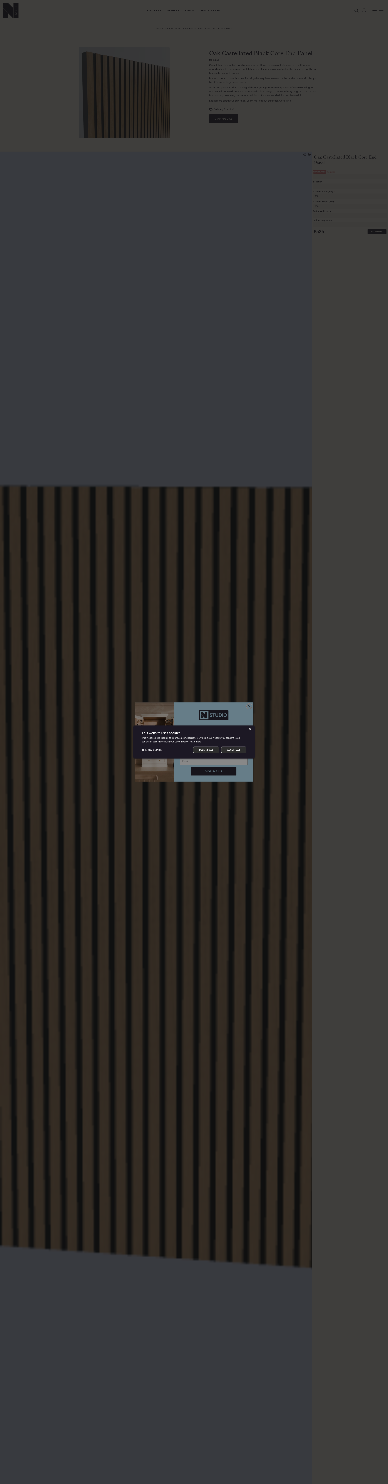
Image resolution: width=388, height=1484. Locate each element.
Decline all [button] (206, 749)
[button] (152, 750)
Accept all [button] (233, 749)
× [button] (250, 729)
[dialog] (194, 742)
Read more (195, 741)
